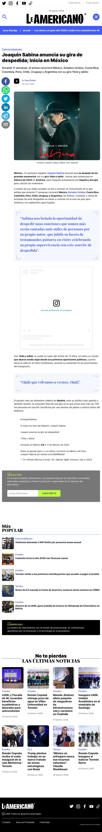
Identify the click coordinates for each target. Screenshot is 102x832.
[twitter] (5, 98)
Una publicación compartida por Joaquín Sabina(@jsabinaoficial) (56, 345)
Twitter (4, 3)
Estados (19, 554)
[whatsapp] (5, 90)
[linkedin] (5, 107)
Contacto (6, 822)
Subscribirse (74, 2)
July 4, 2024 (85, 459)
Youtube (24, 3)
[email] (5, 124)
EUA (29, 749)
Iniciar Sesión (92, 2)
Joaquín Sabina (55, 173)
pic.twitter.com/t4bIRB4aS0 (51, 454)
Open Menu (4, 17)
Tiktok (31, 3)
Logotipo (56, 18)
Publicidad (45, 822)
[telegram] (5, 116)
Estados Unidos (76, 192)
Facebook (17, 3)
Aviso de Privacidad (25, 822)
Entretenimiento (12, 49)
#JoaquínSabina (28, 419)
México (19, 586)
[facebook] (5, 81)
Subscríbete (49, 493)
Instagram (11, 3)
